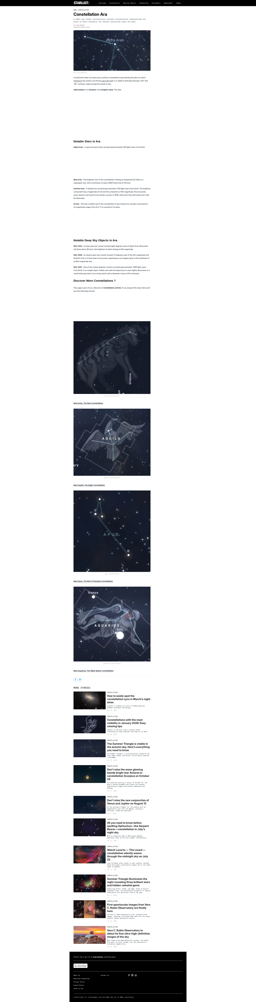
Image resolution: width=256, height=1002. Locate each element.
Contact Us (105, 975)
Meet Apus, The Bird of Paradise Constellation (93, 581)
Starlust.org (78, 957)
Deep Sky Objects (129, 3)
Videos (178, 3)
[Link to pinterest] (136, 976)
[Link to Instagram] (132, 976)
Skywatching (143, 3)
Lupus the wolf (107, 81)
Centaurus (78, 81)
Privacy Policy (79, 982)
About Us (77, 975)
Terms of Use (78, 988)
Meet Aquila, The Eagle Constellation (89, 485)
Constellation (114, 3)
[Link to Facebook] (129, 976)
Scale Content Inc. (98, 957)
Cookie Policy (79, 985)
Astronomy (102, 3)
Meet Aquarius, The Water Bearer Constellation (94, 671)
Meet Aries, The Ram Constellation (88, 403)
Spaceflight (168, 3)
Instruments (156, 3)
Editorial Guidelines (82, 978)
